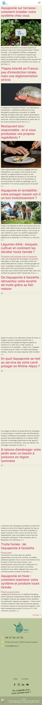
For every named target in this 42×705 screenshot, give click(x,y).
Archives (25, 679)
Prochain (37, 615)
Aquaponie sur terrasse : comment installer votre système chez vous (19, 11)
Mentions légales (28, 702)
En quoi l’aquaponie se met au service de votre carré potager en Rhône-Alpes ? (20, 362)
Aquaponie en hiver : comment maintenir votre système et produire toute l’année (20, 581)
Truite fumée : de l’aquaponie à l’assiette (17, 546)
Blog (15, 679)
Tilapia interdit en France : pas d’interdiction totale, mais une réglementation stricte (20, 74)
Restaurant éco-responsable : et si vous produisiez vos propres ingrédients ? (18, 131)
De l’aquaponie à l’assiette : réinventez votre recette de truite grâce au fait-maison (21, 283)
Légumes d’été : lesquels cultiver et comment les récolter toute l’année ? (19, 248)
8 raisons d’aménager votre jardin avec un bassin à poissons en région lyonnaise (21, 455)
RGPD (37, 702)
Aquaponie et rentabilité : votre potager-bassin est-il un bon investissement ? (21, 194)
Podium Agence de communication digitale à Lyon (24, 701)
